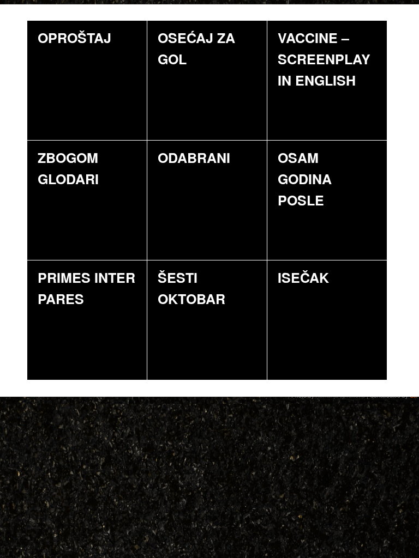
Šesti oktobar (191, 288)
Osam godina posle (305, 179)
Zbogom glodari (68, 168)
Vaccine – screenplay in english (324, 59)
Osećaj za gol (196, 48)
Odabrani (194, 157)
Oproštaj (74, 37)
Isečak (303, 277)
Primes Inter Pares (86, 288)
